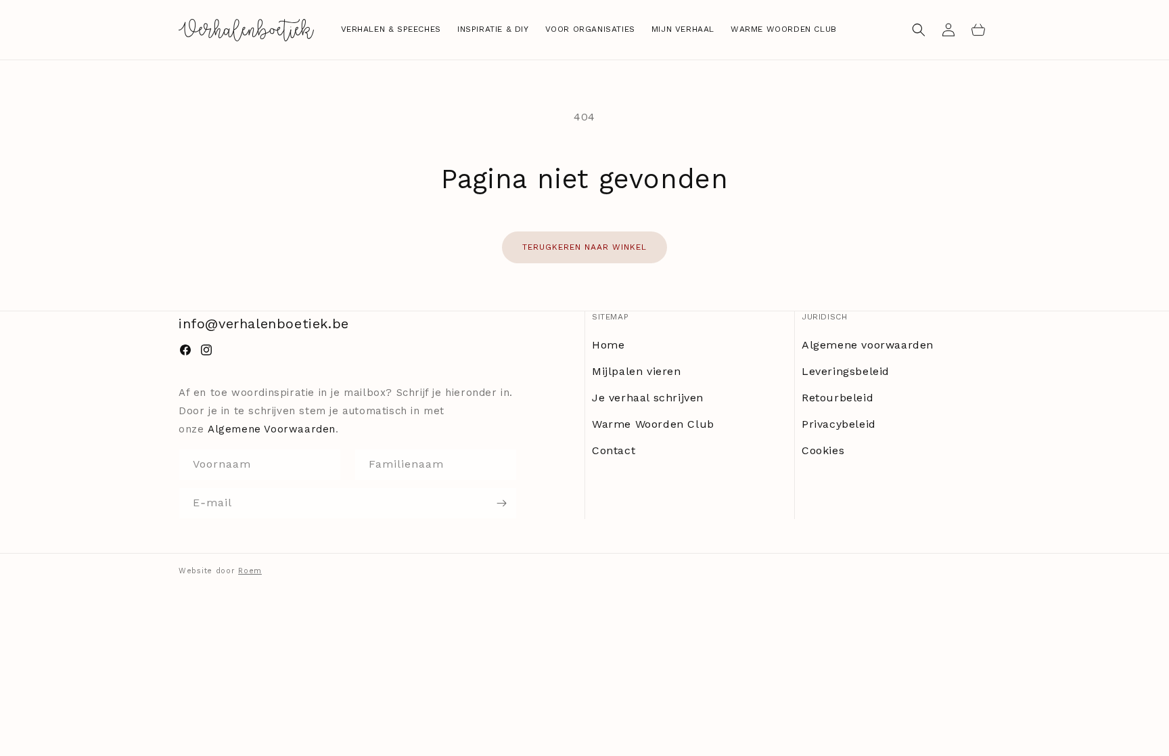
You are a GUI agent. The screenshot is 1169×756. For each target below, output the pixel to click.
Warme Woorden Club (653, 424)
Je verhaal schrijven (648, 397)
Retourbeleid (837, 397)
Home (608, 344)
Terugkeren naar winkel (584, 247)
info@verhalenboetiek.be (264, 323)
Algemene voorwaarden (868, 344)
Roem (250, 570)
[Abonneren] (501, 503)
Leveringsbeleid (846, 371)
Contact (613, 450)
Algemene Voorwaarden (272, 429)
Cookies (823, 450)
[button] (919, 30)
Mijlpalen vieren (636, 371)
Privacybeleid (839, 424)
